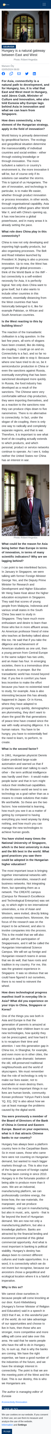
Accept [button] (6, 1431)
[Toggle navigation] (44, 4)
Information (7, 1425)
